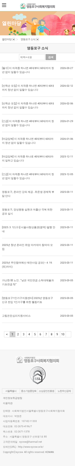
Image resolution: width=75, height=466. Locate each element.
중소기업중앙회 (28, 391)
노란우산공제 (64, 391)
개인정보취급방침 (12, 398)
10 (62, 334)
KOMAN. (49, 452)
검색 (50, 57)
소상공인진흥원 (46, 391)
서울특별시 (10, 391)
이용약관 (8, 403)
